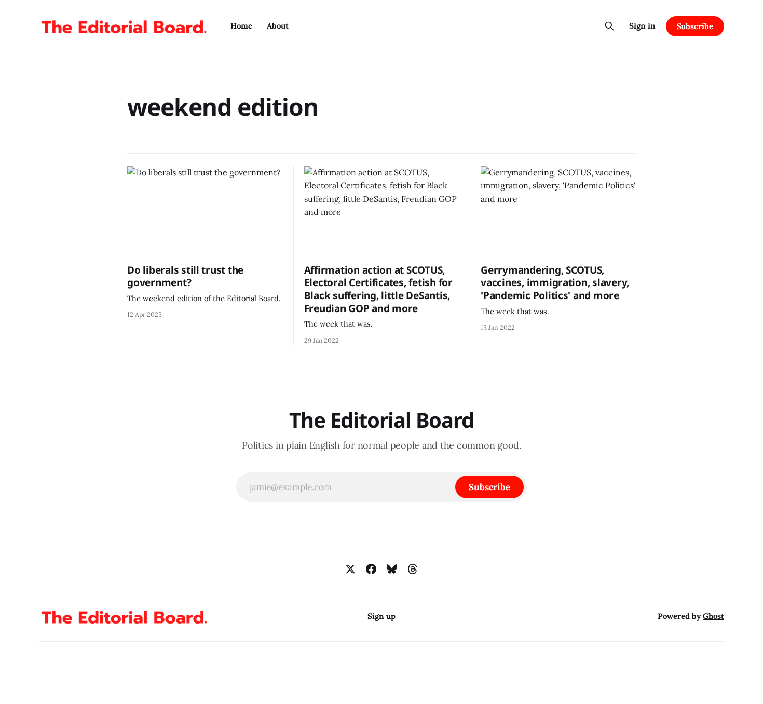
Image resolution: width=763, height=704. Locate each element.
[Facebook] (371, 569)
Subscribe (695, 26)
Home (241, 26)
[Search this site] (609, 26)
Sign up (381, 616)
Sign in (642, 26)
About (278, 26)
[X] (350, 569)
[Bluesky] (392, 569)
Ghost (713, 616)
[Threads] (412, 569)
